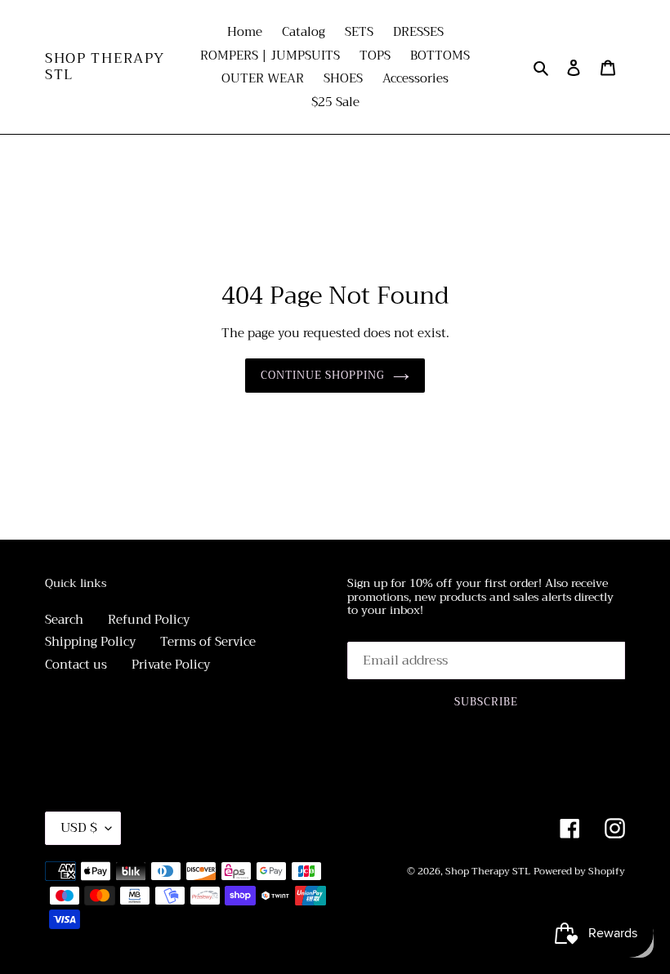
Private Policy (171, 664)
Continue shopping (323, 375)
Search (64, 619)
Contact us (76, 664)
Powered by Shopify (579, 871)
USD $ (78, 827)
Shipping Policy (90, 641)
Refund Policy (149, 619)
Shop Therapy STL (104, 67)
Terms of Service (208, 641)
